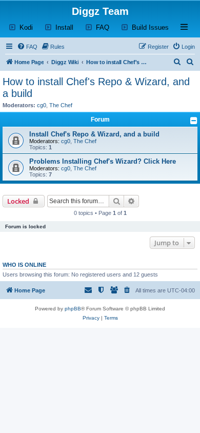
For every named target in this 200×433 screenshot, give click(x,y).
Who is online (24, 265)
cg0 (41, 105)
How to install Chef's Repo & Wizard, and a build (96, 87)
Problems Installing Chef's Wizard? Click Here (102, 161)
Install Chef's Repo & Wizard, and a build (94, 134)
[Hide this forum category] (193, 120)
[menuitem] (27, 47)
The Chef (60, 105)
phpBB (73, 308)
